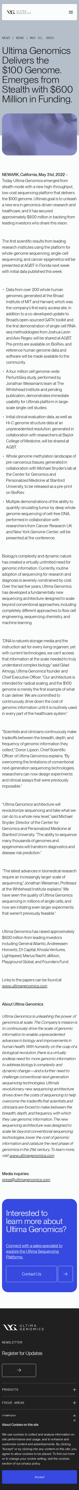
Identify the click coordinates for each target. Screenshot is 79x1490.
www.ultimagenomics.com (24, 986)
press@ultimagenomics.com (26, 1179)
